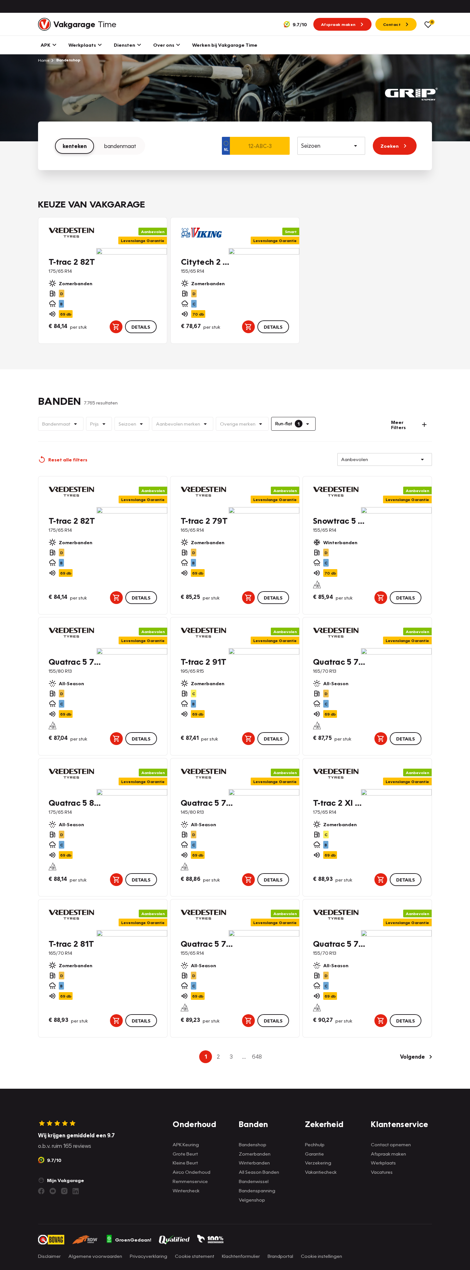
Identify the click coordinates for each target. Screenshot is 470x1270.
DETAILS (140, 327)
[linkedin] (76, 1191)
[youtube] (53, 1191)
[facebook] (41, 1191)
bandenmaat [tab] (120, 146)
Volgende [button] (412, 1056)
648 (257, 1056)
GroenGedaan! (133, 1240)
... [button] (244, 1056)
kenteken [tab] (75, 146)
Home (44, 60)
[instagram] (64, 1191)
